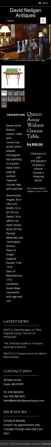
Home (5, 60)
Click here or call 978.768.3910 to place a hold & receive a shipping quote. (38, 167)
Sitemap (46, 443)
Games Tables (42, 191)
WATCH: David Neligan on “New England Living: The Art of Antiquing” (23, 333)
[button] (20, 69)
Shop (12, 60)
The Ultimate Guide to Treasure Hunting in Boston (23, 345)
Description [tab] (16, 114)
